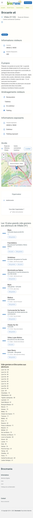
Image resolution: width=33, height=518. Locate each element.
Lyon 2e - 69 (4, 372)
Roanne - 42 (4, 423)
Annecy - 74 (4, 409)
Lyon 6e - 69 (4, 381)
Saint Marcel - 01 (6, 402)
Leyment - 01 (5, 400)
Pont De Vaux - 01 (6, 449)
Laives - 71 (4, 442)
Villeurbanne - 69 (6, 395)
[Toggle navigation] (2, 2)
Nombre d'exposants (11, 52)
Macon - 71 (4, 407)
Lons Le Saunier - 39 (7, 437)
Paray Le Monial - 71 (7, 425)
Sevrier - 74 (4, 446)
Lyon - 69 (4, 390)
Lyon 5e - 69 (4, 379)
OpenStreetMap (23, 186)
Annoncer (28, 2)
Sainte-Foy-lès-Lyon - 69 (8, 458)
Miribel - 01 (4, 430)
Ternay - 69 (4, 451)
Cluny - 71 (4, 455)
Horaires (8, 45)
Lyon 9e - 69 (4, 388)
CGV (2, 484)
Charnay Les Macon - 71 (8, 435)
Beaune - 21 (4, 428)
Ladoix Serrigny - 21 (7, 460)
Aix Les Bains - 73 (6, 432)
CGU (2, 481)
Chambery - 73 (5, 393)
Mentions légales (5, 478)
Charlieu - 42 (5, 453)
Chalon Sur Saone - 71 (7, 414)
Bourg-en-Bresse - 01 (7, 404)
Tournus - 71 (5, 416)
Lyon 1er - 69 (5, 370)
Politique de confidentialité (8, 487)
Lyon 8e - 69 (4, 386)
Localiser (28, 149)
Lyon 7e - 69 (4, 384)
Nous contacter (5, 501)
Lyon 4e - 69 (4, 377)
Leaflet (16, 186)
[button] (16, 168)
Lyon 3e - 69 (4, 374)
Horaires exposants (11, 122)
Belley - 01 (4, 411)
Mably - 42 (4, 418)
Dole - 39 (3, 444)
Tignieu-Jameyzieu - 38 (8, 397)
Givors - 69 (4, 439)
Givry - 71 (4, 421)
